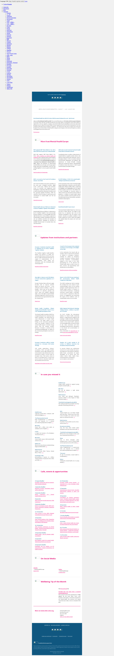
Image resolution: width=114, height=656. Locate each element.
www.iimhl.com (73, 330)
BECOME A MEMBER (55, 625)
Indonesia (9, 43)
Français (9, 34)
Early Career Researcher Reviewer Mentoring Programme (44, 507)
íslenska (9, 45)
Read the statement (37, 226)
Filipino (9, 85)
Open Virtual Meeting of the (41, 519)
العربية (8, 14)
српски (9, 79)
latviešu (9, 74)
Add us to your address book (66, 616)
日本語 (9, 48)
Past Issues (6, 8)
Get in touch (70, 636)
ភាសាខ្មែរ (9, 50)
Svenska (9, 70)
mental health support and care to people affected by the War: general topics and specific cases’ (69, 500)
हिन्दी (8, 39)
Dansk (8, 28)
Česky (8, 27)
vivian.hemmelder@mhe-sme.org (70, 332)
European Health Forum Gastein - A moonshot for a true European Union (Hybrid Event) (69, 484)
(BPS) (50, 505)
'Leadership (71, 530)
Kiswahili (9, 68)
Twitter (7, 4)
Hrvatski (9, 25)
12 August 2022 (62, 572)
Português (9, 61)
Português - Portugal (12, 62)
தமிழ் (8, 80)
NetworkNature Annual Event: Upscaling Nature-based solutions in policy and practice (69, 491)
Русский (9, 65)
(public (52, 534)
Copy (26, 1)
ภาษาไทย (9, 82)
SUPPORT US (47, 625)
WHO (61, 506)
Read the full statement (64, 169)
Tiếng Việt (9, 88)
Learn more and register (65, 335)
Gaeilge (9, 42)
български (10, 19)
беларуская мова (11, 17)
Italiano (9, 46)
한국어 (9, 52)
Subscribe (6, 7)
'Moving (40, 528)
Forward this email (63, 636)
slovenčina (9, 76)
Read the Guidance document (41, 266)
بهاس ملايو (10, 55)
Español (9, 67)
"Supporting (51, 519)
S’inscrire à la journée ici (65, 362)
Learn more (61, 201)
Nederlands (10, 31)
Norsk (8, 58)
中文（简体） (11, 22)
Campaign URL (4, 1)
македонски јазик (12, 53)
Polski (8, 59)
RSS (4, 10)
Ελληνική (9, 37)
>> (70, 385)
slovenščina (10, 77)
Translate (5, 11)
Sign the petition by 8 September (40, 172)
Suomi (8, 33)
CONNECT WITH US (65, 625)
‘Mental (65, 506)
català (8, 20)
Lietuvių (9, 73)
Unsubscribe (54, 636)
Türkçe (8, 84)
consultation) (38, 535)
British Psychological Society (41, 505)
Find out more (36, 132)
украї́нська (10, 87)
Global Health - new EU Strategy (43, 534)
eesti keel (9, 30)
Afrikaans (9, 16)
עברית (8, 71)
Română (9, 64)
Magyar (9, 40)
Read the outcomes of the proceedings (68, 270)
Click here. (63, 94)
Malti (8, 56)
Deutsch (9, 36)
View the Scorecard (37, 200)
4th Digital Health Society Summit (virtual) (69, 512)
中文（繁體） (11, 24)
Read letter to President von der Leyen (43, 363)
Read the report (63, 301)
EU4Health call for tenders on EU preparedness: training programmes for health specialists (44, 548)
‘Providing (66, 499)
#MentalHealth (64, 588)
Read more (61, 223)
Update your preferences (46, 636)
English (9, 13)
